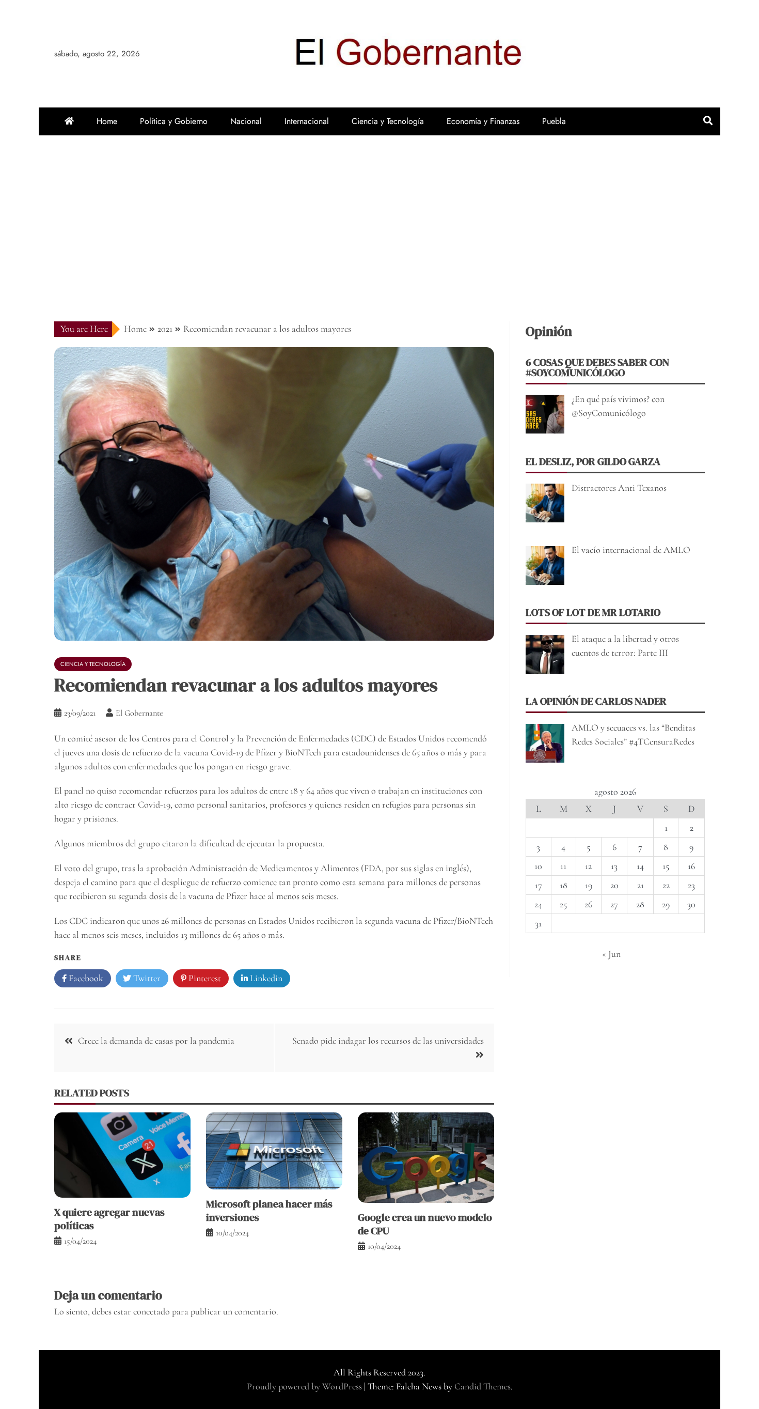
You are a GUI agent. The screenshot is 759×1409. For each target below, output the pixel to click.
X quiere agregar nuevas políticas (109, 1219)
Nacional (246, 121)
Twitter (146, 978)
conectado (151, 1311)
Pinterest (203, 978)
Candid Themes (482, 1386)
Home (107, 121)
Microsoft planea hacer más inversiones (269, 1211)
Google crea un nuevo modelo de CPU (425, 1224)
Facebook (85, 978)
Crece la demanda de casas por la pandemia (156, 1040)
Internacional (306, 121)
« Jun (611, 953)
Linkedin (265, 978)
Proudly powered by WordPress (305, 1386)
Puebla (554, 121)
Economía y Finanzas (483, 121)
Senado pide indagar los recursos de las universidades (388, 1040)
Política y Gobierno (174, 121)
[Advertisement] (379, 213)
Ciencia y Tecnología (388, 121)
